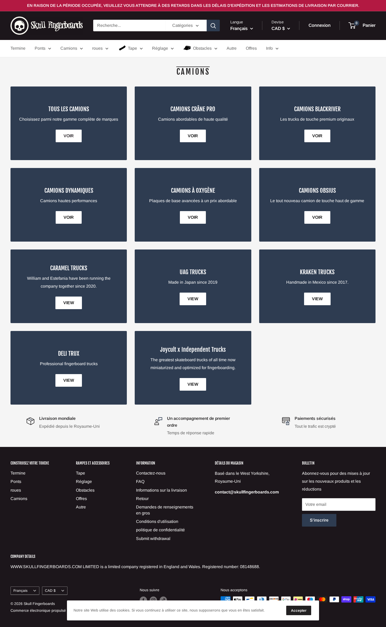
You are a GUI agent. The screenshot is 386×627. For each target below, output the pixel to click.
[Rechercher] (213, 25)
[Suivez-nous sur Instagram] (153, 600)
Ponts (40, 48)
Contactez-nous (150, 473)
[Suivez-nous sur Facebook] (143, 600)
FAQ (140, 481)
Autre (232, 48)
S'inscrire (319, 520)
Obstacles (202, 48)
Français (20, 591)
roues (97, 48)
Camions (68, 48)
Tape (132, 48)
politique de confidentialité (160, 530)
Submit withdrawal (153, 538)
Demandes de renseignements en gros (164, 510)
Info (269, 48)
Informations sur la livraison (161, 490)
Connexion (320, 25)
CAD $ (50, 591)
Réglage (160, 48)
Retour (142, 498)
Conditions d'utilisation (157, 521)
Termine (18, 48)
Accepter (298, 610)
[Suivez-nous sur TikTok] (163, 600)
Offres (251, 48)
